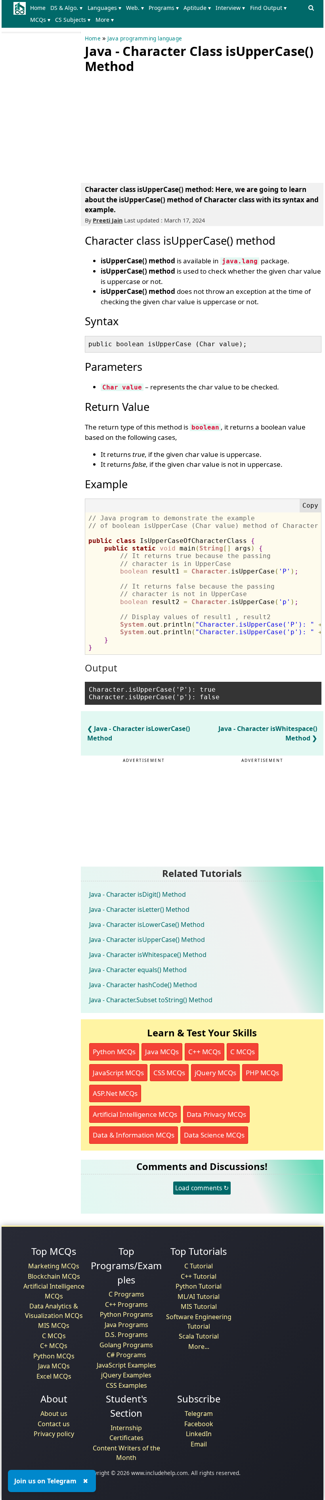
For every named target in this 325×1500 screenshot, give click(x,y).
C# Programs (126, 1354)
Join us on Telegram (45, 1481)
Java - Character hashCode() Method (143, 984)
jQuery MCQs (215, 1072)
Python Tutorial (199, 1286)
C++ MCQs (204, 1051)
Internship (126, 1427)
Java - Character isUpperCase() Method (147, 939)
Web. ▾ (135, 8)
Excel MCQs (53, 1376)
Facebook (198, 1423)
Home (38, 8)
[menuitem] (39, 8)
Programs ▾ (164, 8)
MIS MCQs (53, 1325)
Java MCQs (162, 1051)
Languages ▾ (104, 8)
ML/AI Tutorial (199, 1296)
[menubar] (166, 14)
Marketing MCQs (53, 1266)
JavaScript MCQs (118, 1072)
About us (53, 1413)
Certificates (126, 1437)
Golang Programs (126, 1345)
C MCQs (242, 1051)
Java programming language (144, 38)
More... (198, 1346)
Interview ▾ (230, 8)
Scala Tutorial (199, 1336)
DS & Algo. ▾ (66, 8)
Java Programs (126, 1324)
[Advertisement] (144, 126)
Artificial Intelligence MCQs (135, 1114)
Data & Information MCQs (133, 1134)
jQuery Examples (126, 1375)
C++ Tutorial (198, 1276)
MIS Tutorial (199, 1306)
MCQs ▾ (40, 19)
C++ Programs (126, 1304)
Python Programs (126, 1314)
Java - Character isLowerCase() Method (147, 924)
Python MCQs (114, 1051)
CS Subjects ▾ (72, 19)
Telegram (199, 1413)
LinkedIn (199, 1433)
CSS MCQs (169, 1072)
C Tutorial (198, 1266)
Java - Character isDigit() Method (137, 894)
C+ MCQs (53, 1345)
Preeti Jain (107, 220)
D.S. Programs (126, 1334)
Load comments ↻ (202, 1188)
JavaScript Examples (126, 1365)
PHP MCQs (262, 1072)
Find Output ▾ (268, 8)
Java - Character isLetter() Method (139, 909)
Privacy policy (54, 1433)
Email (199, 1444)
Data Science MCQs (214, 1134)
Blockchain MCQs (54, 1276)
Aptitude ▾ (197, 8)
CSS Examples (126, 1385)
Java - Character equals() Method (138, 969)
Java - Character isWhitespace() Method (147, 954)
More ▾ (105, 19)
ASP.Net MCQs (115, 1093)
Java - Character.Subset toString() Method (150, 1000)
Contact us (54, 1423)
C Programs (126, 1294)
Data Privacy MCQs (216, 1114)
